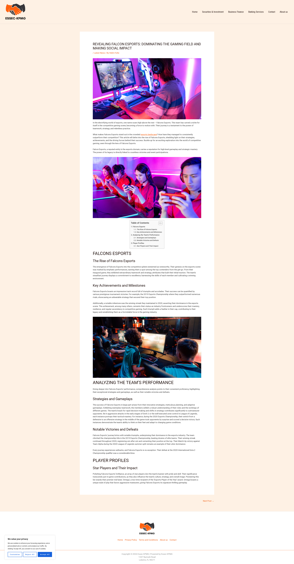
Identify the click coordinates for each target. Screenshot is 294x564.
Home (195, 11)
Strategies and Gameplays (146, 238)
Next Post (208, 501)
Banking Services (256, 11)
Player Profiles (138, 243)
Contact (271, 11)
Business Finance (236, 11)
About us (284, 11)
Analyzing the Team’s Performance (146, 235)
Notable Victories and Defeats (148, 240)
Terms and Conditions (148, 540)
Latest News (99, 53)
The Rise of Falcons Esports (147, 229)
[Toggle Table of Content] (159, 223)
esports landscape (149, 134)
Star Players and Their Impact (147, 246)
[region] (30, 547)
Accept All (45, 554)
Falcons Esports (139, 227)
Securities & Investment (213, 11)
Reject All (30, 554)
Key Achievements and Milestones (149, 232)
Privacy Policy (131, 540)
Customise (15, 554)
